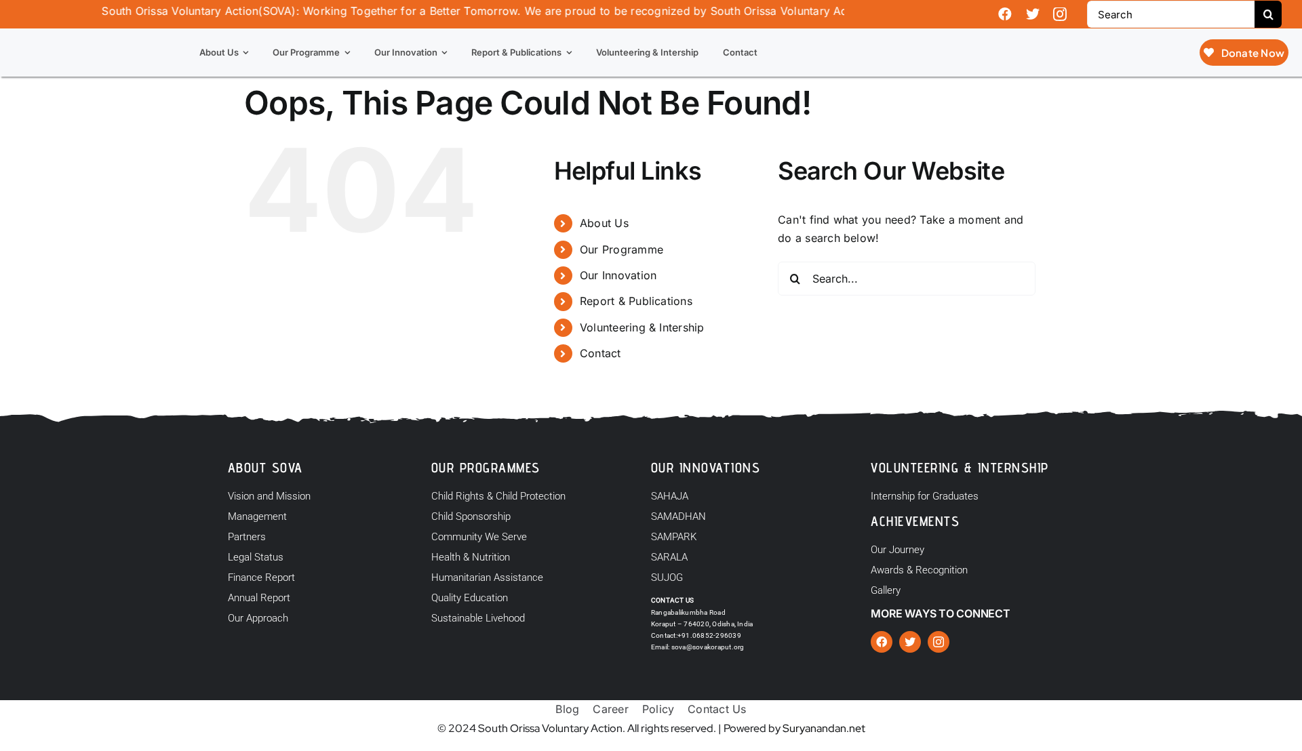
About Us (604, 223)
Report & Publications (636, 301)
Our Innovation (618, 275)
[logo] (74, 34)
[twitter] (1033, 14)
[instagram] (1060, 14)
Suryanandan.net (824, 728)
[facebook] (1005, 14)
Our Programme (621, 249)
